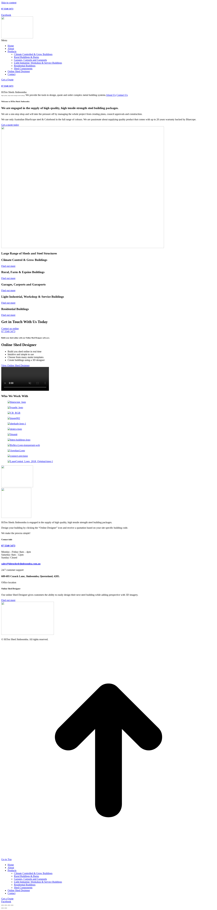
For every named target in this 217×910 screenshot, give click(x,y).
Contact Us (122, 95)
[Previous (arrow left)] (2, 908)
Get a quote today (10, 124)
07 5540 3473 (7, 9)
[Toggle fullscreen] (9, 905)
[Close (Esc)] (2, 905)
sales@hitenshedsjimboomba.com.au (21, 563)
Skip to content (8, 2)
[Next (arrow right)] (5, 908)
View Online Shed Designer (15, 365)
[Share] (5, 905)
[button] (108, 40)
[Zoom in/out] (12, 905)
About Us (111, 95)
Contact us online (10, 328)
